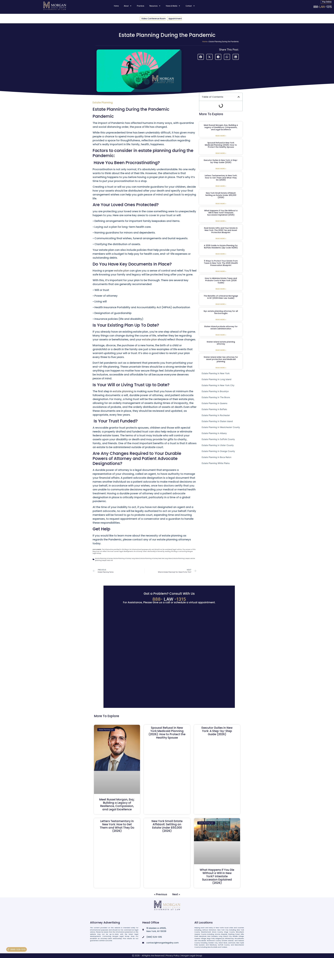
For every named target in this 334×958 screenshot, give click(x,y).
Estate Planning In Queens (214, 403)
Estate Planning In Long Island (216, 379)
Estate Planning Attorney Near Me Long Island (156, 558)
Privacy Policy (173, 955)
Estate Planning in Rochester (216, 415)
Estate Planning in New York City (218, 385)
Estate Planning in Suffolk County (218, 439)
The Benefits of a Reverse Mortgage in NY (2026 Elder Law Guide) (221, 297)
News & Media (171, 6)
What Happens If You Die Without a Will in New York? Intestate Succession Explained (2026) (220, 212)
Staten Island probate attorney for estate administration (221, 327)
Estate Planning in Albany (214, 433)
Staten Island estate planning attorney (221, 343)
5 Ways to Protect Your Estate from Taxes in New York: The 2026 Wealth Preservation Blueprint (221, 263)
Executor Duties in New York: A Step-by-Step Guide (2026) (221, 161)
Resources (153, 6)
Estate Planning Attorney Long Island (126, 558)
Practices (140, 6)
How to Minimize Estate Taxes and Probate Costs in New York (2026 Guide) (221, 280)
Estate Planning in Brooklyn (215, 391)
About (126, 6)
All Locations (203, 922)
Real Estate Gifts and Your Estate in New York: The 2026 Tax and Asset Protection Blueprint (221, 230)
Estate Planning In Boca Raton (216, 457)
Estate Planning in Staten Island (217, 421)
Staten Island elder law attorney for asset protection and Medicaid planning (221, 359)
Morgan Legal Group (191, 955)
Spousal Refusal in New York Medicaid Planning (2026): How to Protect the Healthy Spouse (221, 144)
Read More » (221, 136)
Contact (189, 6)
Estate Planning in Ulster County (218, 445)
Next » (176, 894)
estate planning (123, 391)
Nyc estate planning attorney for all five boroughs (221, 312)
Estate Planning (103, 102)
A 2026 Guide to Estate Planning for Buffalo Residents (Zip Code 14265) (221, 246)
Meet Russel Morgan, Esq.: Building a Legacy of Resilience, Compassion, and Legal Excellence (221, 127)
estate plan (122, 270)
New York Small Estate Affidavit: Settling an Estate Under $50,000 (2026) (220, 195)
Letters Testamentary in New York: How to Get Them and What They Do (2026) (221, 177)
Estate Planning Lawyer (181, 558)
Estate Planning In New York (216, 373)
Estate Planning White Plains (216, 463)
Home (116, 6)
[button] (201, 57)
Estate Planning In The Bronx (216, 397)
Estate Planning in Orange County (218, 451)
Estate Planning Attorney (104, 558)
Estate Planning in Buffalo (214, 409)
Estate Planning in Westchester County (221, 427)
